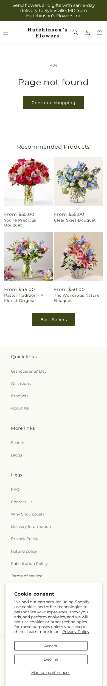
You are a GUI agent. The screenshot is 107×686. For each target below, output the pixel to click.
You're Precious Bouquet (20, 223)
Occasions (21, 383)
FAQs (16, 489)
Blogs (16, 455)
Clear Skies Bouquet (75, 220)
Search (17, 442)
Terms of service (26, 575)
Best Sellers (53, 319)
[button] (75, 32)
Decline (51, 659)
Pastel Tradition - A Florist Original (24, 298)
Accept (51, 645)
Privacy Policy (75, 631)
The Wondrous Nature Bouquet (76, 298)
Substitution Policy (29, 563)
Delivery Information (31, 526)
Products (20, 395)
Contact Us (21, 501)
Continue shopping (53, 102)
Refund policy (24, 551)
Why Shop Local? (27, 514)
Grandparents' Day (29, 371)
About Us (20, 408)
